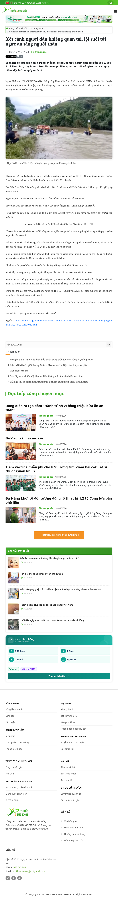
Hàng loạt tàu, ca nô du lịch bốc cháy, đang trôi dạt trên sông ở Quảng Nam (51, 359)
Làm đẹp (10, 715)
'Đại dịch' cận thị (19, 370)
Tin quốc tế (66, 780)
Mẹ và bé (66, 703)
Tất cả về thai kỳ (69, 715)
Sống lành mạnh (14, 709)
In (20, 56)
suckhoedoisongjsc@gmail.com (29, 871)
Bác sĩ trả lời (67, 748)
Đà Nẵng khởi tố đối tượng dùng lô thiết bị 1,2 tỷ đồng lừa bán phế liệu (59, 500)
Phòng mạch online (73, 736)
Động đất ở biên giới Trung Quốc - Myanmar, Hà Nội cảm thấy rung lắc (49, 365)
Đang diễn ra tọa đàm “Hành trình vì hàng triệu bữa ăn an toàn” (54, 407)
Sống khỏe (12, 703)
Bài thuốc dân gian (70, 800)
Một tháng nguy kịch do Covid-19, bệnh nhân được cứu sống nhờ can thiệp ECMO (60, 589)
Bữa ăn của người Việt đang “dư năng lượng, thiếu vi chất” (49, 558)
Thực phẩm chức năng (17, 742)
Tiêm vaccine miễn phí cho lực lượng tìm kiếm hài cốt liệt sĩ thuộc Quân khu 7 (56, 469)
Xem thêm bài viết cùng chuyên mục (60, 535)
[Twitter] (8, 878)
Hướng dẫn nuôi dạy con (73, 728)
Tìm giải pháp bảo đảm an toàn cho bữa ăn (41, 573)
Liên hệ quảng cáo (73, 840)
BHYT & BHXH (12, 800)
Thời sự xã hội (68, 767)
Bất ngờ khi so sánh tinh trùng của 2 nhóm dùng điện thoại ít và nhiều (49, 381)
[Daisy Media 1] (59, 19)
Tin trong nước (36, 28)
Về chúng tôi (70, 821)
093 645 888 (20, 867)
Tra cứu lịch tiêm (57, 676)
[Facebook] (13, 878)
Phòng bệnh (67, 709)
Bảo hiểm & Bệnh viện (19, 781)
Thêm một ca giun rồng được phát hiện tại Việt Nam (46, 604)
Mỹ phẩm (10, 735)
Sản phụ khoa (68, 722)
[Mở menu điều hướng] (114, 11)
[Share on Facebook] (108, 344)
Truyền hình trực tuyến (73, 742)
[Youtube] (19, 878)
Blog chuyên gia (14, 767)
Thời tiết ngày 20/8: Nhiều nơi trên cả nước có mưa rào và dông (52, 620)
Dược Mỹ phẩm (15, 729)
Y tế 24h (10, 773)
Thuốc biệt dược (14, 748)
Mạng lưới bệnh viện (16, 793)
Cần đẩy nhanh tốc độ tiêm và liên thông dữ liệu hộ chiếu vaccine (46, 376)
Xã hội (24, 28)
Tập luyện (11, 722)
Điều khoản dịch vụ (74, 827)
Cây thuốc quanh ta (71, 793)
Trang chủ (13, 28)
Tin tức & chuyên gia (19, 761)
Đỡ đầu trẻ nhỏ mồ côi (24, 438)
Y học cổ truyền (71, 787)
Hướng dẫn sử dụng (74, 834)
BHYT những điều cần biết (19, 787)
